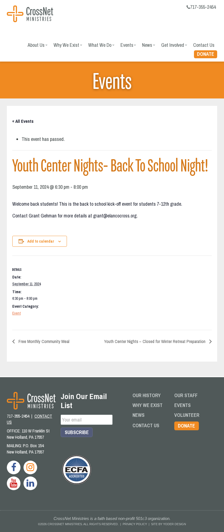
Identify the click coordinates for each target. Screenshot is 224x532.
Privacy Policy (135, 524)
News (147, 45)
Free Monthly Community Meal (43, 341)
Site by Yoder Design (168, 524)
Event (16, 313)
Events (126, 45)
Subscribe (77, 432)
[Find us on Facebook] (13, 467)
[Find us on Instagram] (30, 467)
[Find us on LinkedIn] (30, 483)
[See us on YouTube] (13, 483)
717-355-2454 (203, 7)
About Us (36, 45)
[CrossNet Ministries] (30, 14)
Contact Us (203, 45)
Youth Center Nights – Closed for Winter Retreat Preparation (155, 341)
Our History (146, 395)
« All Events (23, 121)
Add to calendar (40, 241)
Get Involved (172, 45)
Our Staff (186, 395)
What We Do (99, 45)
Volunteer (186, 415)
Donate (205, 54)
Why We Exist (66, 45)
